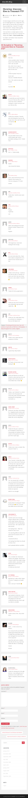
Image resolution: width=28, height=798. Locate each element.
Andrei (10, 287)
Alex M (15, 15)
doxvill (10, 443)
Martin (10, 347)
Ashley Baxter (11, 591)
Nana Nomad (11, 610)
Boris (9, 553)
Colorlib (13, 796)
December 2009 (7, 753)
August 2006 (6, 770)
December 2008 (7, 762)
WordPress (22, 796)
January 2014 (6, 751)
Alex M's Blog (7, 2)
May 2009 (5, 759)
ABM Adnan (11, 269)
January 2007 (6, 767)
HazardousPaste (12, 132)
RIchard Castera (12, 372)
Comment (4, 691)
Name (3, 708)
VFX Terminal (11, 575)
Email (2, 713)
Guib (9, 299)
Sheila (9, 456)
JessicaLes (10, 148)
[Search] (23, 742)
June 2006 (5, 773)
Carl (9, 204)
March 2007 (6, 765)
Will (9, 252)
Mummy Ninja (11, 499)
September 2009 (7, 756)
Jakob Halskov (11, 358)
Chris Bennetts (12, 514)
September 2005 (7, 776)
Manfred (10, 160)
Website (3, 718)
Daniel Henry (11, 407)
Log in (4, 785)
